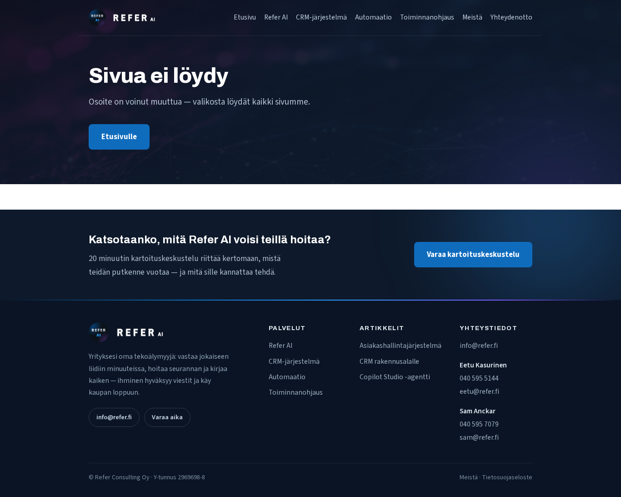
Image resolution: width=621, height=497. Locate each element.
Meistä (472, 17)
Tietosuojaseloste (507, 477)
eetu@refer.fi (479, 392)
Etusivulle (119, 136)
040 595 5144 (479, 378)
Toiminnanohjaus (427, 17)
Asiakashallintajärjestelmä (400, 346)
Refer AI (276, 17)
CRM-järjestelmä (321, 17)
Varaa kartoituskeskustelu (473, 254)
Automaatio (373, 17)
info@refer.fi (114, 417)
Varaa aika (167, 417)
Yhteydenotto (511, 17)
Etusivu (245, 17)
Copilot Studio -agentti (395, 377)
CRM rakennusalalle (389, 361)
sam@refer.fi (479, 437)
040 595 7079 (479, 424)
